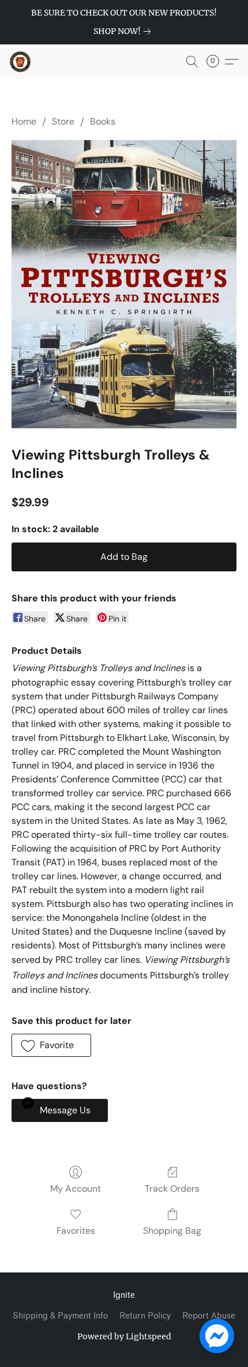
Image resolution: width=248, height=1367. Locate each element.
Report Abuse (208, 1316)
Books (102, 121)
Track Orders (172, 1189)
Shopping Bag (172, 1231)
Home (24, 121)
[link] (124, 31)
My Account (75, 1189)
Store (63, 121)
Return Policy (145, 1316)
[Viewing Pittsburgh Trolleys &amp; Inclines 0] (124, 284)
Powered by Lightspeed (124, 1336)
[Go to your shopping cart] (216, 61)
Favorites (76, 1231)
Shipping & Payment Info (60, 1316)
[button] (20, 61)
